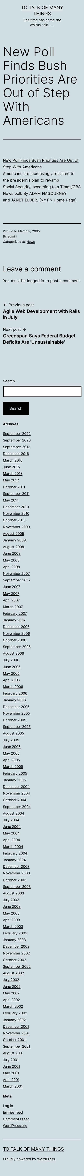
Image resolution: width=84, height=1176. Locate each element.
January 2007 (14, 620)
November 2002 (16, 953)
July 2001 (11, 1060)
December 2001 (16, 1026)
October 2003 (14, 880)
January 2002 (14, 1020)
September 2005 (17, 727)
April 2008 (11, 567)
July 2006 (11, 660)
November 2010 (16, 513)
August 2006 (13, 653)
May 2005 (11, 753)
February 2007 (15, 613)
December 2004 (16, 787)
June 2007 (11, 587)
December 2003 (16, 866)
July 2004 (11, 820)
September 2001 (16, 1046)
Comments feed (16, 1119)
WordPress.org (15, 1126)
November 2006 (16, 633)
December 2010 (16, 507)
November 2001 (16, 1033)
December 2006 (16, 627)
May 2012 (11, 480)
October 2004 (14, 800)
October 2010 (14, 520)
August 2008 (13, 547)
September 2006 (17, 647)
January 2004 (14, 860)
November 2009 (16, 527)
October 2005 (14, 720)
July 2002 (11, 980)
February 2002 (15, 1013)
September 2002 (17, 966)
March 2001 (12, 1086)
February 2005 (15, 773)
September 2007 (16, 580)
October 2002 (14, 960)
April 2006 (11, 680)
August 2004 (13, 813)
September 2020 (17, 440)
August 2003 (13, 893)
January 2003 (14, 940)
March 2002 (13, 1006)
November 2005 (16, 713)
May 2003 (11, 913)
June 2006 (12, 667)
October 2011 (14, 487)
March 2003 (13, 926)
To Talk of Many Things (33, 1149)
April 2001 (11, 1080)
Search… (10, 381)
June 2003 (12, 906)
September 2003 (17, 887)
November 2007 (16, 573)
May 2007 (11, 594)
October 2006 (14, 640)
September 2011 (16, 494)
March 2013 (12, 473)
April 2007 (11, 600)
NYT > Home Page (58, 200)
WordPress (46, 1159)
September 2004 (17, 807)
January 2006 (14, 700)
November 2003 (16, 873)
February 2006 (15, 693)
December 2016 (16, 454)
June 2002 (12, 986)
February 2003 (15, 933)
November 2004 (16, 793)
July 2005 (11, 740)
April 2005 (11, 760)
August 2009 (13, 533)
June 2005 (12, 747)
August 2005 (13, 733)
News (31, 242)
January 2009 (14, 540)
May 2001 (11, 1073)
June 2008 (12, 553)
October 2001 (14, 1040)
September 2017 (16, 447)
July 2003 (11, 900)
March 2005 (13, 767)
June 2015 (11, 467)
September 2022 (17, 434)
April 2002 (11, 1000)
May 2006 (11, 673)
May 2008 (11, 560)
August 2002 (13, 973)
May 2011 (10, 500)
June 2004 (12, 827)
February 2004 (15, 853)
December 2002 (16, 946)
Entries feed (13, 1112)
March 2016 (12, 460)
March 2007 (13, 607)
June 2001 (11, 1066)
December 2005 (16, 707)
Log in (8, 1106)
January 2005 (14, 780)
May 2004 (11, 833)
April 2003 (11, 920)
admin (12, 236)
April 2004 (11, 840)
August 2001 (13, 1053)
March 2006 (13, 687)
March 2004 (13, 847)
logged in (35, 280)
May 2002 (11, 993)
